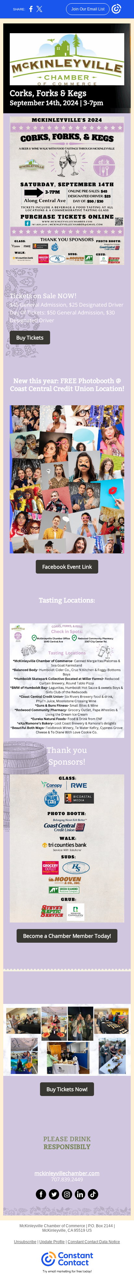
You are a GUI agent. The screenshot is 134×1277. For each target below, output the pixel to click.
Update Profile (52, 1242)
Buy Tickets (30, 337)
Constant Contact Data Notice (94, 1242)
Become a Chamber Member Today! (67, 935)
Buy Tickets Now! (67, 1089)
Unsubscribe (25, 1242)
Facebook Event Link (67, 566)
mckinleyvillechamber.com (67, 1173)
